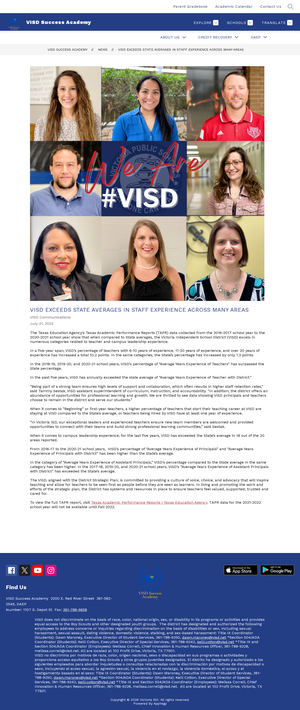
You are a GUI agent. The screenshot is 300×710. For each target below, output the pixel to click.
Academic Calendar (234, 6)
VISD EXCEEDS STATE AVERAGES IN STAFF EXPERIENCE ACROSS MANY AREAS (181, 49)
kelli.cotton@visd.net (215, 642)
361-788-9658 (75, 609)
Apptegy (160, 703)
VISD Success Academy (67, 49)
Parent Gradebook (190, 6)
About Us (170, 37)
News (103, 49)
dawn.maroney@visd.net (204, 637)
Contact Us (270, 6)
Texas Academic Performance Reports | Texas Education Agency (149, 502)
